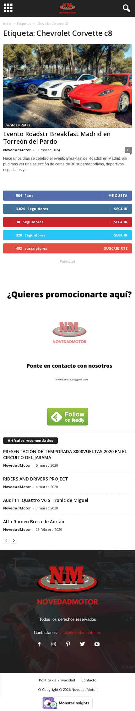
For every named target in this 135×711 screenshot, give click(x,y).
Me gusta (117, 195)
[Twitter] (82, 644)
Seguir (120, 208)
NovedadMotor (17, 149)
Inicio (7, 23)
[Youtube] (96, 644)
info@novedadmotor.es (80, 632)
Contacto (88, 680)
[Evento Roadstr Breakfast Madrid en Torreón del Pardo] (67, 86)
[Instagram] (53, 644)
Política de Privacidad (57, 680)
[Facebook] (39, 644)
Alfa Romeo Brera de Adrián (33, 522)
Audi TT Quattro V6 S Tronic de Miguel (45, 500)
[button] (125, 8)
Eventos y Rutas (17, 125)
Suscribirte (115, 248)
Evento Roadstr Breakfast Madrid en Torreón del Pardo (57, 138)
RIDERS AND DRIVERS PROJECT (35, 479)
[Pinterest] (68, 644)
